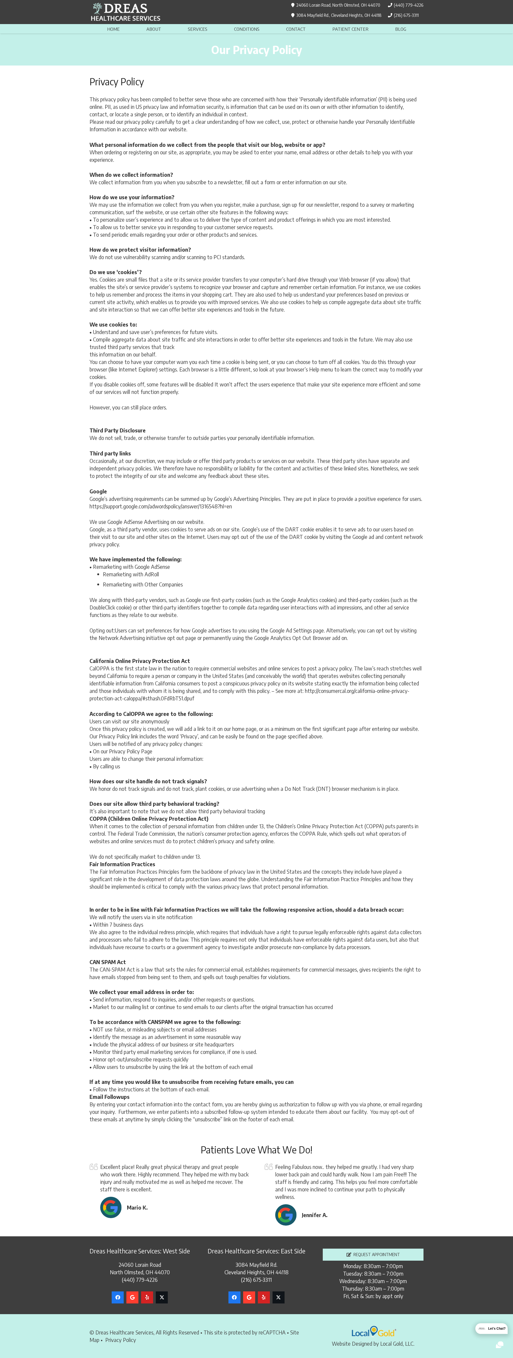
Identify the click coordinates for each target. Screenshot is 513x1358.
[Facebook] (118, 1297)
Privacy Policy (120, 1339)
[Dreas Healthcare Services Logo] (125, 12)
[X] (162, 1297)
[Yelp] (147, 1297)
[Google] (132, 1297)
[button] (165, 28)
